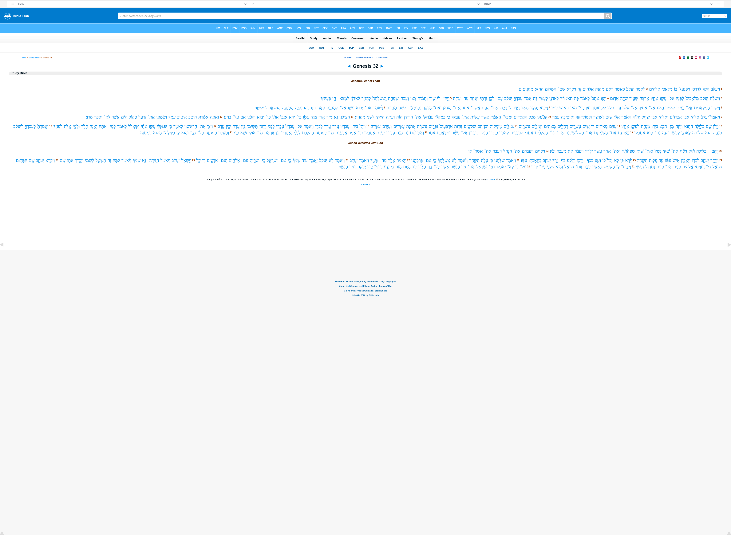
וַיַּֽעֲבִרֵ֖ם (528, 151)
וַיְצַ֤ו (604, 98)
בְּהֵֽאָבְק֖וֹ (535, 160)
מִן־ (671, 126)
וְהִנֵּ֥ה (666, 132)
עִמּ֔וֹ (668, 160)
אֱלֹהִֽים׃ (654, 89)
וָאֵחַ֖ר (474, 98)
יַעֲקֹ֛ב (534, 107)
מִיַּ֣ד (314, 117)
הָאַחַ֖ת (320, 107)
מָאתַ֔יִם (602, 126)
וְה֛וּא (185, 132)
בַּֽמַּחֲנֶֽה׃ (146, 132)
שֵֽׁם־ (561, 89)
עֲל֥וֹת (653, 160)
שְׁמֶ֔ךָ (136, 160)
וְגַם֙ (618, 107)
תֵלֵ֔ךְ (84, 126)
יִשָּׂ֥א (243, 132)
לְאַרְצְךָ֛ (599, 117)
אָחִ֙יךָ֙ (643, 107)
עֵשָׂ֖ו (663, 98)
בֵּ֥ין (243, 126)
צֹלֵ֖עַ (550, 166)
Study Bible (34, 58)
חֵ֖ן (334, 98)
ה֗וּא (692, 151)
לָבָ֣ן (491, 98)
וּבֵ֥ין (228, 126)
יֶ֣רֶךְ (555, 160)
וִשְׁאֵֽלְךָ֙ (133, 126)
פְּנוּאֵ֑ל (569, 166)
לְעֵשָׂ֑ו (543, 98)
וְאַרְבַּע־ (584, 107)
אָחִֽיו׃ (625, 126)
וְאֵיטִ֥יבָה (567, 117)
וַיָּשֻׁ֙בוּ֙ (715, 107)
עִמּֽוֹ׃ (554, 107)
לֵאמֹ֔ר (585, 98)
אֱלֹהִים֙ (687, 166)
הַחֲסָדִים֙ (520, 117)
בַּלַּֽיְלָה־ (169, 132)
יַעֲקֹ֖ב (681, 107)
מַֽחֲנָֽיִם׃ (528, 89)
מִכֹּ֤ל (532, 117)
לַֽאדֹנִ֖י (554, 98)
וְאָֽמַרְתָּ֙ (43, 126)
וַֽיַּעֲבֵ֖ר (497, 151)
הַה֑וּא (688, 126)
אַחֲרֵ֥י (529, 132)
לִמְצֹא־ (343, 98)
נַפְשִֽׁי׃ (640, 166)
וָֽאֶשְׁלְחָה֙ (379, 98)
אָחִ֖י (321, 117)
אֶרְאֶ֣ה (270, 132)
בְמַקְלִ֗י (440, 117)
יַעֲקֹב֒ (705, 117)
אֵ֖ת (570, 151)
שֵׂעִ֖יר (633, 98)
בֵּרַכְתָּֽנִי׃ (417, 160)
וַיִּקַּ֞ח (679, 126)
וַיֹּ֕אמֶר (378, 107)
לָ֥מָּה (116, 160)
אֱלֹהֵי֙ (695, 117)
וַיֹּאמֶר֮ (715, 117)
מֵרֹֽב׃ (89, 117)
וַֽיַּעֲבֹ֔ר (579, 151)
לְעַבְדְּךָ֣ (30, 126)
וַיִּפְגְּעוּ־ (684, 89)
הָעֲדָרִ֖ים (516, 132)
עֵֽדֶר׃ (221, 126)
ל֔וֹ (604, 160)
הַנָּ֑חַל (507, 151)
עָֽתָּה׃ (457, 98)
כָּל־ (552, 132)
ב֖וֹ (675, 89)
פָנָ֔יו (260, 132)
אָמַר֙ (527, 98)
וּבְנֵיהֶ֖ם (482, 126)
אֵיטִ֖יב (182, 117)
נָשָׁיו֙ (658, 151)
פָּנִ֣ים (677, 166)
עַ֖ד (661, 160)
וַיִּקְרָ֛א (571, 89)
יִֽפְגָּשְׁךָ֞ (162, 126)
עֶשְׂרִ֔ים (399, 126)
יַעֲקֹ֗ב (176, 160)
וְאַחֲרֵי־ (286, 132)
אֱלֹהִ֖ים (588, 89)
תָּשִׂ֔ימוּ (252, 126)
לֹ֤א (616, 160)
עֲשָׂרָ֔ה (422, 126)
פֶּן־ (268, 117)
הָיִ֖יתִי (380, 117)
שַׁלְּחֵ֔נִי (499, 160)
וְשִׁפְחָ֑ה (394, 98)
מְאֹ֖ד (525, 107)
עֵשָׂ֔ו (625, 107)
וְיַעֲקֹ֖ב (715, 89)
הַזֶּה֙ (485, 132)
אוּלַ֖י (252, 132)
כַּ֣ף (430, 166)
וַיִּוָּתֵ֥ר (714, 160)
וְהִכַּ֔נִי (251, 117)
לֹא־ (107, 117)
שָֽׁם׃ (62, 160)
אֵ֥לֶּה (67, 126)
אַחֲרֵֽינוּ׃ (639, 132)
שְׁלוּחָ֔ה (698, 132)
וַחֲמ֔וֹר (423, 98)
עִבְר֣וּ (280, 126)
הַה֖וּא (539, 89)
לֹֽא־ (510, 166)
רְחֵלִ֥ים (562, 126)
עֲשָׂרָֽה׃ (376, 126)
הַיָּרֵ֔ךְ (422, 166)
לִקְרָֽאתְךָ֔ (599, 107)
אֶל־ (671, 98)
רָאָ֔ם (609, 89)
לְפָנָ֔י (297, 132)
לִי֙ (438, 98)
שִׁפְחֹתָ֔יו (628, 151)
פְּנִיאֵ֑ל (717, 166)
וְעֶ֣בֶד (405, 98)
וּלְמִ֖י (76, 126)
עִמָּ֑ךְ (172, 117)
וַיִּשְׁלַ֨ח (715, 98)
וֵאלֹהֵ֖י (663, 117)
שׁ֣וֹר (432, 98)
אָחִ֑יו (654, 98)
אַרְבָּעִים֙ (446, 126)
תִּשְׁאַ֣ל (101, 160)
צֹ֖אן (413, 98)
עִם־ (499, 98)
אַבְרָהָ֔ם (676, 117)
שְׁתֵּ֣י (640, 151)
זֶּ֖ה (109, 160)
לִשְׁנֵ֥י (402, 107)
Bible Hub (365, 184)
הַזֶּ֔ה (399, 117)
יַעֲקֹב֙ (630, 89)
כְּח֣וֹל (133, 117)
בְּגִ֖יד (353, 166)
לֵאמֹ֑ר (670, 107)
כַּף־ (562, 160)
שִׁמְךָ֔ (296, 160)
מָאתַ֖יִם (550, 126)
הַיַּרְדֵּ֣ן (408, 117)
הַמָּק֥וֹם (550, 89)
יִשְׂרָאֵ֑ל (272, 160)
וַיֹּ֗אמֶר (340, 160)
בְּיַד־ (354, 126)
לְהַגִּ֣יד (366, 98)
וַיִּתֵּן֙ (363, 126)
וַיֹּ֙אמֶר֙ (463, 160)
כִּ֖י (434, 160)
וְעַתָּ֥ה (390, 117)
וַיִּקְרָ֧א (50, 160)
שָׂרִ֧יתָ (254, 160)
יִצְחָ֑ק (646, 117)
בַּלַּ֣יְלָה (699, 126)
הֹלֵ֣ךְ (610, 107)
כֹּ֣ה (576, 98)
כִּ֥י (491, 160)
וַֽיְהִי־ (445, 98)
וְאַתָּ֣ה (214, 117)
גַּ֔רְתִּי (484, 98)
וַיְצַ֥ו (210, 126)
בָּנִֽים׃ (227, 117)
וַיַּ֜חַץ (503, 107)
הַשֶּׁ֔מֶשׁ (609, 166)
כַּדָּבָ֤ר (493, 132)
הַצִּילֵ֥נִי (344, 117)
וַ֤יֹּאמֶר (309, 126)
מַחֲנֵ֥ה (599, 89)
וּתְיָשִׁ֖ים (588, 126)
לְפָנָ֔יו (680, 98)
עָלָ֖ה (484, 160)
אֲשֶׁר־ (475, 107)
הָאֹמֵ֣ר (626, 117)
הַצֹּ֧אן (447, 107)
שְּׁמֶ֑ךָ (374, 160)
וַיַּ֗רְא (628, 160)
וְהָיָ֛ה (298, 107)
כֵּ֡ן (517, 166)
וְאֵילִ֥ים (537, 126)
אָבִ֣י (686, 117)
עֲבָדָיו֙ (290, 126)
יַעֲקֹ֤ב (704, 98)
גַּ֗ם (406, 132)
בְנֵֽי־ (492, 166)
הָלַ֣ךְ (706, 89)
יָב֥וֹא (359, 107)
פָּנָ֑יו (193, 132)
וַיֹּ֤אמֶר (641, 89)
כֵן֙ (277, 132)
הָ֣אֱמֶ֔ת (496, 117)
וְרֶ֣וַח (262, 126)
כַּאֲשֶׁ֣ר (620, 89)
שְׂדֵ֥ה (624, 98)
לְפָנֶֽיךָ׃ (57, 126)
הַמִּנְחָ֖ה (211, 132)
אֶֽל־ (689, 107)
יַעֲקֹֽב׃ (354, 160)
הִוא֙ (708, 132)
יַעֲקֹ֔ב (508, 98)
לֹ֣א (454, 160)
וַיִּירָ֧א (544, 107)
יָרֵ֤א (292, 117)
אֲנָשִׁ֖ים (212, 160)
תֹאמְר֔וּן (566, 98)
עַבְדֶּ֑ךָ (456, 117)
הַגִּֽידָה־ (153, 160)
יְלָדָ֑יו (589, 151)
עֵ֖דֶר (327, 126)
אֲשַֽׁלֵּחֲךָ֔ (444, 160)
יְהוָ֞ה (636, 117)
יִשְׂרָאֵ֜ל (481, 166)
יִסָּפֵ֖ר (98, 117)
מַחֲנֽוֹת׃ (391, 107)
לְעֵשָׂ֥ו (635, 126)
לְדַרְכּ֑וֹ (696, 89)
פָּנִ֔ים (660, 166)
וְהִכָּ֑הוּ (308, 107)
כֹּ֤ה (535, 98)
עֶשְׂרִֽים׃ (524, 126)
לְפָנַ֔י (271, 126)
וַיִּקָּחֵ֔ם (540, 151)
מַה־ (383, 160)
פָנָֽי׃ (236, 132)
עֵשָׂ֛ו (351, 107)
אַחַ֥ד (607, 151)
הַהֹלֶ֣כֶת (308, 132)
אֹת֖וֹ (70, 160)
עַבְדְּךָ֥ (390, 132)
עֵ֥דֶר (335, 126)
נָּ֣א (144, 160)
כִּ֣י (448, 117)
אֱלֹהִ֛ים (234, 160)
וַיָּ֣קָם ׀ (713, 151)
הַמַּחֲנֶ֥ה (332, 107)
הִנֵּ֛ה (400, 132)
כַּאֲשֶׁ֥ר (597, 166)
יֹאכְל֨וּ (501, 166)
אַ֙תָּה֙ (103, 126)
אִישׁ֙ (676, 160)
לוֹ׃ (470, 151)
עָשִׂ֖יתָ (475, 117)
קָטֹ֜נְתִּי (542, 117)
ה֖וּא (650, 132)
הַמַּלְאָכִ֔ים (702, 107)
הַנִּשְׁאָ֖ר (274, 107)
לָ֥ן (178, 132)
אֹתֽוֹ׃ (432, 132)
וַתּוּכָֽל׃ (200, 160)
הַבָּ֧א (663, 126)
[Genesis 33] (726, 253)
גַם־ (658, 132)
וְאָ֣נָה (93, 126)
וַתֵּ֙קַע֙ (571, 160)
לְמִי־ (112, 126)
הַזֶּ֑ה (399, 166)
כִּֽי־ (298, 117)
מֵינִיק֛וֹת (496, 126)
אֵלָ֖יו (391, 160)
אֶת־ (494, 107)
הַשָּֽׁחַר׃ (642, 160)
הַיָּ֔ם (124, 117)
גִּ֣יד (463, 166)
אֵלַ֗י (617, 117)
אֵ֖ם (243, 117)
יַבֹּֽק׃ (552, 151)
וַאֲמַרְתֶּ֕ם (417, 132)
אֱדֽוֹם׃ (614, 98)
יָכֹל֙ (610, 160)
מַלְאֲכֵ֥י (667, 89)
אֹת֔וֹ (275, 117)
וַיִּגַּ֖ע (598, 160)
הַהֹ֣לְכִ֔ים (541, 132)
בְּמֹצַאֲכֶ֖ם (444, 132)
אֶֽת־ (151, 117)
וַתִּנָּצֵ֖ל (650, 166)
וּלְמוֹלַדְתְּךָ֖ (584, 117)
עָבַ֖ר (587, 166)
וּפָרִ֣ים (433, 126)
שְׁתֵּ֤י (666, 151)
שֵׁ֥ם (31, 160)
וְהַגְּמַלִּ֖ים (414, 107)
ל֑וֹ (510, 107)
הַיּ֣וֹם (407, 166)
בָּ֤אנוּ (660, 107)
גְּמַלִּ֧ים (509, 126)
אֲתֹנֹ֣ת (411, 126)
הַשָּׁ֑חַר (474, 160)
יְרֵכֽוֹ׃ (534, 166)
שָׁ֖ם (709, 126)
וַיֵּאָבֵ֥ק (685, 160)
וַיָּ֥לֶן (716, 126)
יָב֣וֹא (260, 117)
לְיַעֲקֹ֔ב (18, 126)
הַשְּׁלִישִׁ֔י (577, 132)
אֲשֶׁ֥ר (485, 117)
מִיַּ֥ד (329, 117)
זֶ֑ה (579, 89)
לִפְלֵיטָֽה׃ (261, 107)
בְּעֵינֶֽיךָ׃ (326, 98)
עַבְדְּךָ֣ (518, 98)
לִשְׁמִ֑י (89, 160)
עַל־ (236, 117)
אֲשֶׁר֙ (445, 166)
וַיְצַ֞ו (626, 132)
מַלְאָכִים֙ (692, 98)
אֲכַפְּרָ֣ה (341, 132)
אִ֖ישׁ (562, 107)
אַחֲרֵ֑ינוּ (369, 132)
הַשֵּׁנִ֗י (604, 132)
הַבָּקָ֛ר (427, 107)
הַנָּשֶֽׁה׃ (343, 166)
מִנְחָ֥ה (717, 132)
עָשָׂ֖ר (598, 151)
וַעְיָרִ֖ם (387, 126)
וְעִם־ (223, 160)
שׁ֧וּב (609, 117)
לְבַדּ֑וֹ (319, 126)
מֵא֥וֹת (572, 107)
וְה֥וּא (559, 166)
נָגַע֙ (386, 166)
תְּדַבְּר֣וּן (474, 132)
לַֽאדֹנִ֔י (355, 98)
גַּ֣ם (620, 132)
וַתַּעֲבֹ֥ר (224, 132)
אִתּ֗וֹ (466, 107)
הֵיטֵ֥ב (192, 117)
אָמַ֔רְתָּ (203, 117)
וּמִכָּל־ (507, 117)
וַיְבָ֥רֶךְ (79, 160)
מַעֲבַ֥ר (561, 151)
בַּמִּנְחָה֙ (321, 132)
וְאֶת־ (457, 107)
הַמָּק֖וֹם (21, 160)
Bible (24, 58)
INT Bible (491, 179)
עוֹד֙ (305, 160)
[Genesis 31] (5, 253)
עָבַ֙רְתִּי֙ (428, 117)
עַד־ (465, 98)
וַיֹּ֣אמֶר (511, 160)
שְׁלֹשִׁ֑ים (470, 126)
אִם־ (368, 107)
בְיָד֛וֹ (655, 126)
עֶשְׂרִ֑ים (575, 126)
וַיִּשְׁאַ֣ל (186, 160)
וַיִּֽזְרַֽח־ (626, 166)
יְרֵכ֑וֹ (580, 160)
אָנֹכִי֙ (283, 117)
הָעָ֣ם (485, 107)
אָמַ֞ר (352, 132)
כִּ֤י (392, 166)
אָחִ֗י (144, 126)
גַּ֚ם (596, 132)
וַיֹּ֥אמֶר (401, 160)
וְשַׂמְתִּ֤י (161, 117)
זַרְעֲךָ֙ (142, 117)
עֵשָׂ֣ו (152, 126)
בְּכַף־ (589, 160)
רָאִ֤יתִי (700, 166)
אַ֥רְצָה (644, 98)
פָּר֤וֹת (458, 126)
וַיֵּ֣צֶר (516, 107)
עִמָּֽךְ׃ (555, 117)
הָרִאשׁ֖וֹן (190, 126)
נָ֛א (336, 117)
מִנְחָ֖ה (645, 126)
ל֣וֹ (618, 166)
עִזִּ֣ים (613, 126)
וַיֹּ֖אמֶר (364, 160)
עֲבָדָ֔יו (345, 126)
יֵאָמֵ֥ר (313, 160)
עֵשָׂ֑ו (306, 117)
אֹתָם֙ (595, 98)
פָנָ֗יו (331, 132)
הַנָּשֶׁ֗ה (455, 166)
